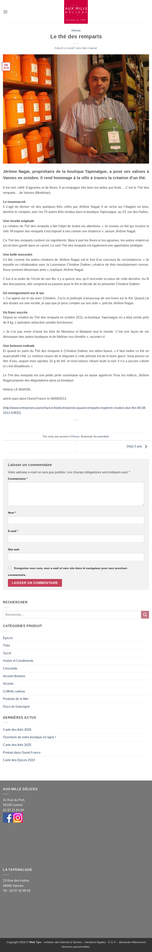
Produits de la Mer (15, 699)
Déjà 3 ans (135, 446)
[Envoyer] (145, 615)
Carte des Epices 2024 (19, 760)
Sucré (7, 653)
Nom (12, 512)
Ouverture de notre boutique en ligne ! (29, 737)
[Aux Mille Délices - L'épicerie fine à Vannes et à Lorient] (76, 12)
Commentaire (18, 478)
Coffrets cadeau (14, 691)
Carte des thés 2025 (17, 745)
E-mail (13, 531)
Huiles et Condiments (18, 660)
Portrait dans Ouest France (22, 752)
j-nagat (92, 48)
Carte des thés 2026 (17, 729)
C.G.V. (112, 942)
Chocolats (10, 668)
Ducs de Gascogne (16, 706)
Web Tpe (35, 942)
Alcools (8, 683)
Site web (13, 549)
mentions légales (95, 942)
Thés (6, 645)
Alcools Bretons (14, 676)
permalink (103, 436)
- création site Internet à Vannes (61, 942)
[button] (5, 12)
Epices (8, 638)
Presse (76, 30)
